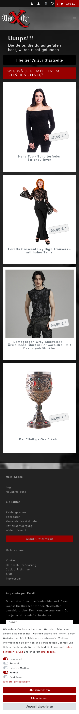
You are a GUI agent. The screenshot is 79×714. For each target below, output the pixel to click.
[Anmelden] (32, 3)
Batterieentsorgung (19, 526)
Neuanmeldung (16, 492)
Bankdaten (13, 517)
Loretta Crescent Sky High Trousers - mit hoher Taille (39, 250)
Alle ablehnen (39, 698)
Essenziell (16, 658)
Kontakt (11, 560)
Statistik (15, 663)
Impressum (13, 578)
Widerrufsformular (39, 539)
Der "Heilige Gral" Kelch (39, 439)
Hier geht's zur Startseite (39, 60)
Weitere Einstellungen (16, 681)
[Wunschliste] (52, 3)
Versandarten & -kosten (22, 521)
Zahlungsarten (16, 512)
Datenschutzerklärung (21, 565)
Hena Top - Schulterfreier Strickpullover (39, 158)
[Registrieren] (39, 3)
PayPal (14, 672)
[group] (39, 118)
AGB (9, 574)
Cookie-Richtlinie (18, 569)
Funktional (16, 677)
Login (10, 487)
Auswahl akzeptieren (39, 706)
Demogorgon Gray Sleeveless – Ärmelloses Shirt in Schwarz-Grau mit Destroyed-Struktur (39, 345)
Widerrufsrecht (16, 530)
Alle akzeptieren (39, 690)
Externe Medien (19, 668)
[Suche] (46, 3)
